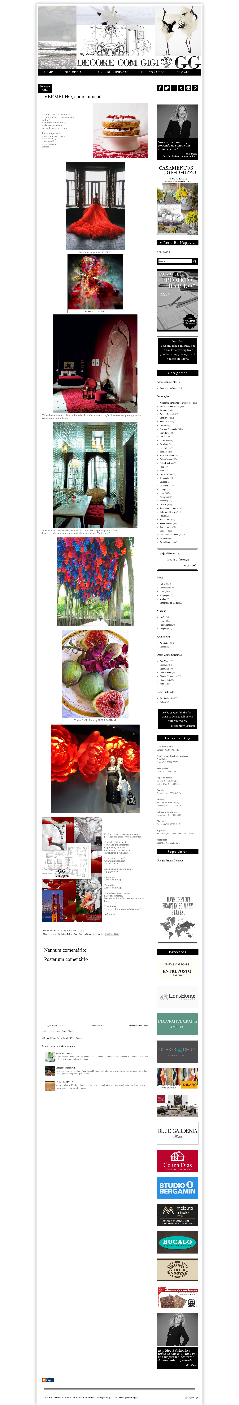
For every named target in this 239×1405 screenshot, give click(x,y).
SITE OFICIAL (74, 72)
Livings (163, 489)
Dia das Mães (166, 672)
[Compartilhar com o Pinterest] (117, 934)
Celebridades (165, 588)
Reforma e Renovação (169, 512)
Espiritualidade (166, 698)
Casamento (164, 669)
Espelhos (163, 452)
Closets (163, 425)
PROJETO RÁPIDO (152, 72)
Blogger (134, 1397)
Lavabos (163, 482)
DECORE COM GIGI (53, 1397)
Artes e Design (166, 414)
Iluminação (164, 478)
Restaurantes (165, 519)
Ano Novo (164, 661)
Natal (162, 684)
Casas (162, 647)
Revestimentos (166, 523)
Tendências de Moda (169, 603)
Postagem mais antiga (138, 1025)
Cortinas (163, 436)
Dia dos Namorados (168, 676)
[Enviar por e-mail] (106, 934)
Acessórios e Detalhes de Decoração (175, 403)
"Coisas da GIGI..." (64, 1082)
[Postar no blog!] (109, 934)
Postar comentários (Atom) (61, 1031)
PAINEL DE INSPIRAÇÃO (112, 72)
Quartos (163, 504)
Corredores (164, 433)
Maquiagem (165, 595)
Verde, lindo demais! (64, 1053)
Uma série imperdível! (65, 1068)
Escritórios (164, 448)
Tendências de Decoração (171, 534)
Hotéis (162, 617)
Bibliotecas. (165, 421)
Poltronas (164, 497)
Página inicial (96, 1025)
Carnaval (163, 665)
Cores (75, 934)
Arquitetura (165, 643)
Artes (55, 934)
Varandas (164, 538)
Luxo (162, 493)
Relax (162, 516)
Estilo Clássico (166, 459)
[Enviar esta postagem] (82, 930)
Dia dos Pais (165, 680)
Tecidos (163, 531)
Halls (162, 470)
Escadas (163, 444)
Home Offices (166, 474)
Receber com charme (169, 508)
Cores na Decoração (86, 934)
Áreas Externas (166, 542)
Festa (162, 467)
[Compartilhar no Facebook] (114, 934)
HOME (48, 72)
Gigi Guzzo (111, 1397)
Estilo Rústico (166, 463)
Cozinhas (164, 440)
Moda (162, 599)
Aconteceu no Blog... (169, 388)
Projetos (163, 500)
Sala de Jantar (166, 527)
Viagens (163, 628)
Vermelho (99, 934)
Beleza (69, 934)
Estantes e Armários (168, 455)
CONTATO (183, 72)
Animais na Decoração (170, 406)
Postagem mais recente (53, 1025)
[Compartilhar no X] (112, 934)
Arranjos (163, 410)
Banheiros (62, 934)
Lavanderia (164, 486)
